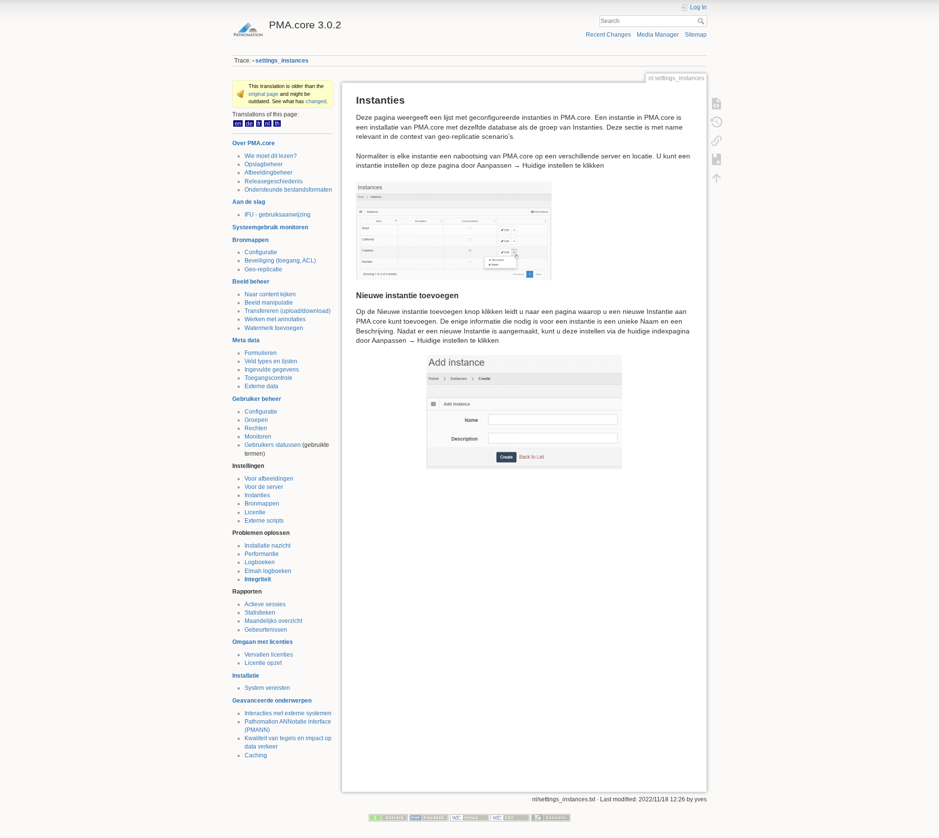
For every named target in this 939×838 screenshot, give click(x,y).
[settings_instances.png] (454, 230)
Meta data (246, 340)
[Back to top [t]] (716, 178)
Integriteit (258, 579)
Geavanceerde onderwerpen (272, 700)
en (238, 123)
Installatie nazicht (268, 545)
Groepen (256, 420)
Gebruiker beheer (256, 399)
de (249, 123)
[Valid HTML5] (469, 817)
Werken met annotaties (275, 319)
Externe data (261, 386)
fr (259, 123)
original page (263, 94)
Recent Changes (608, 34)
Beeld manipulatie (269, 302)
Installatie (245, 675)
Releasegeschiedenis (274, 181)
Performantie (262, 554)
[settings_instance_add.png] (524, 412)
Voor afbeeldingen (269, 478)
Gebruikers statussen (273, 444)
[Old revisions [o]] (716, 122)
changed (316, 101)
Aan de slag (248, 201)
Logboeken (260, 562)
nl (267, 123)
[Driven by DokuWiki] (550, 817)
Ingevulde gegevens (272, 369)
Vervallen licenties (269, 654)
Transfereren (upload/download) (288, 311)
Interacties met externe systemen (288, 713)
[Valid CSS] (510, 817)
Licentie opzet (263, 663)
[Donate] (388, 817)
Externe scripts (264, 520)
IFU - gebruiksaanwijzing (278, 214)
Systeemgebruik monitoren (270, 227)
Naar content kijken (270, 294)
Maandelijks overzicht (273, 620)
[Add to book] (716, 159)
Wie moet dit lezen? (271, 156)
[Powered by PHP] (428, 817)
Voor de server (264, 487)
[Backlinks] (716, 141)
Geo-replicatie (263, 269)
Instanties (257, 495)
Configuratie (261, 252)
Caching (256, 755)
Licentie (255, 512)
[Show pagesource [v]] (716, 103)
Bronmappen (250, 240)
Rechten (256, 428)
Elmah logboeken (268, 571)
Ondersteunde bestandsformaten (288, 189)
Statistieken (260, 612)
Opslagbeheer (264, 164)
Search (702, 21)
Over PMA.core (253, 143)
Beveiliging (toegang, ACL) (280, 260)
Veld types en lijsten (271, 361)
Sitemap (696, 34)
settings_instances (282, 60)
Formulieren (261, 353)
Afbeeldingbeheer (268, 172)
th (277, 123)
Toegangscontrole (268, 378)
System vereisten (267, 687)
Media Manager (658, 34)
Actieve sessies (265, 604)
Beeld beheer (250, 281)
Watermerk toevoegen (274, 328)
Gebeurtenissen (266, 629)
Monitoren (258, 436)
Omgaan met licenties (262, 642)
